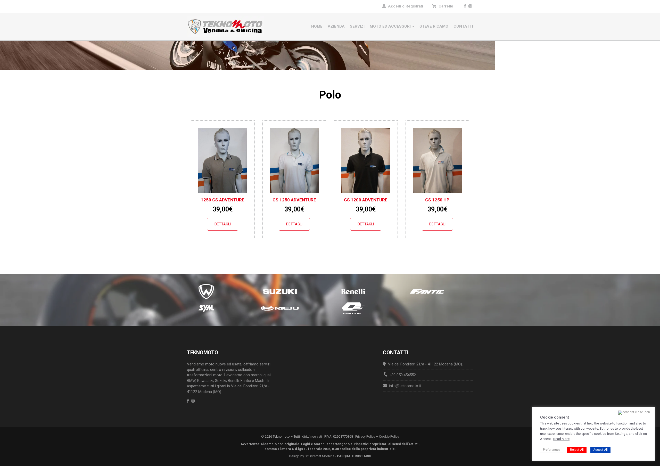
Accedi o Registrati (405, 6)
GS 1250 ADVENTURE (294, 199)
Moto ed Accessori (391, 26)
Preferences (551, 450)
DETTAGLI (222, 224)
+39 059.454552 (402, 375)
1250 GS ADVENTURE (222, 199)
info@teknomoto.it (405, 385)
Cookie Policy (389, 436)
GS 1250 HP (437, 199)
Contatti (463, 26)
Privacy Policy (365, 436)
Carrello (445, 6)
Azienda (336, 26)
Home (317, 26)
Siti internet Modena (319, 456)
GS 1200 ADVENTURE (365, 199)
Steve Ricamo (433, 26)
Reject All (577, 450)
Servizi (357, 26)
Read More (561, 439)
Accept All (600, 450)
